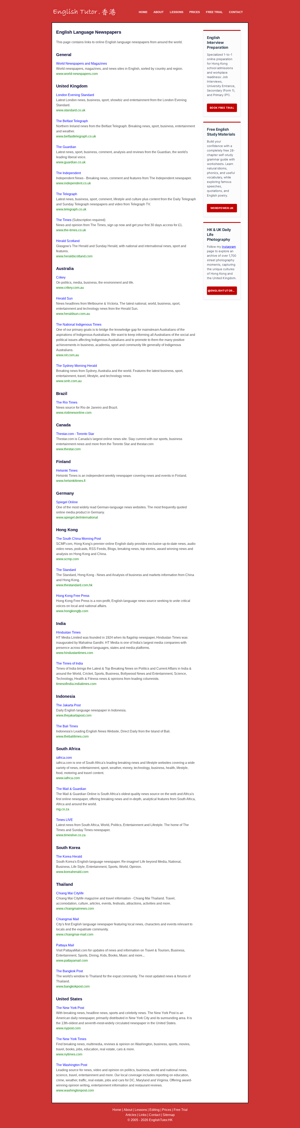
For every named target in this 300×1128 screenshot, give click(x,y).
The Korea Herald (69, 856)
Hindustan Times (68, 632)
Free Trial (214, 12)
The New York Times (71, 1039)
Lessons (176, 12)
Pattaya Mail (65, 945)
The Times (63, 220)
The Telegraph (66, 194)
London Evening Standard (75, 95)
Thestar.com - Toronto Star (75, 434)
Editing (154, 1109)
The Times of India (69, 663)
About (158, 12)
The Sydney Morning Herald (76, 365)
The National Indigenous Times (78, 324)
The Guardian (66, 147)
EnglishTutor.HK (161, 1120)
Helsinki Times (67, 470)
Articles (131, 1115)
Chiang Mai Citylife (70, 893)
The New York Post (70, 1008)
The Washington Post (71, 1065)
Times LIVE (64, 820)
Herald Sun (64, 298)
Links (143, 1115)
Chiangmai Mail (67, 919)
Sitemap (169, 1115)
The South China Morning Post (78, 538)
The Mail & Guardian (71, 789)
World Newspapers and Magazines (81, 63)
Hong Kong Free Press (72, 595)
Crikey (61, 277)
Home (143, 12)
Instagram (229, 247)
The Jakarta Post (68, 705)
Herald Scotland (68, 241)
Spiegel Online (67, 502)
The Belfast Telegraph (72, 121)
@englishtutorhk (222, 290)
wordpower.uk (222, 208)
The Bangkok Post (69, 971)
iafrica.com (64, 757)
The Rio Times (66, 402)
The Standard (66, 570)
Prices (194, 12)
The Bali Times (67, 726)
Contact (236, 12)
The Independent (68, 173)
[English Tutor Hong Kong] (84, 9)
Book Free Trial (222, 107)
